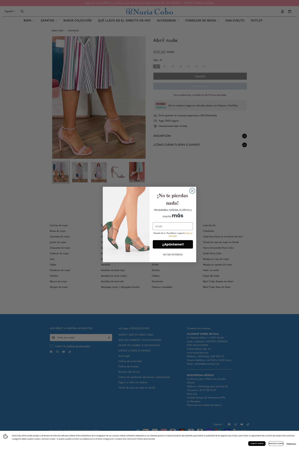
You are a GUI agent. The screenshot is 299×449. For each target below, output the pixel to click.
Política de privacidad (146, 439)
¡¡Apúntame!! (173, 244)
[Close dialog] (192, 190)
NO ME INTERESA (173, 254)
